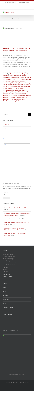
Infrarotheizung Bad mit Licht (15, 84)
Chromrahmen (13, 74)
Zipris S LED (21, 101)
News (4, 74)
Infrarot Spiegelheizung (15, 75)
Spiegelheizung (26, 92)
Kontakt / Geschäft (8, 307)
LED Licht (13, 92)
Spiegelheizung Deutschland (10, 95)
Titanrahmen (6, 101)
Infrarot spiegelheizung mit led (10, 79)
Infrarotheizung (7, 83)
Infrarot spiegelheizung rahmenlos (16, 81)
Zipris (15, 101)
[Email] (18, 6)
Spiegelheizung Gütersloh (24, 95)
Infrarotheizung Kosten (10, 219)
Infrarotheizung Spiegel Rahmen (16, 88)
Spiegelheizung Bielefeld (19, 94)
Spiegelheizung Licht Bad (9, 97)
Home (4, 287)
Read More (5, 103)
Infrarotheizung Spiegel (11, 86)
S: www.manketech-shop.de (10, 262)
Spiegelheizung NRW (8, 99)
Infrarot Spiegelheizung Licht (23, 77)
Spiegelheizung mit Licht (22, 97)
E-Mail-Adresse (7, 193)
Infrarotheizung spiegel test (10, 90)
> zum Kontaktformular (9, 265)
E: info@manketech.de (9, 260)
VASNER (12, 101)
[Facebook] (14, 6)
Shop (4, 291)
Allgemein (22, 72)
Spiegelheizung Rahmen (20, 99)
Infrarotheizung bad (16, 83)
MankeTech (19, 92)
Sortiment (5, 295)
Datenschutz (6, 323)
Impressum (6, 319)
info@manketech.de (24, 2)
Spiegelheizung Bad (8, 94)
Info (5, 128)
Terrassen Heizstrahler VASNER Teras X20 (15, 208)
